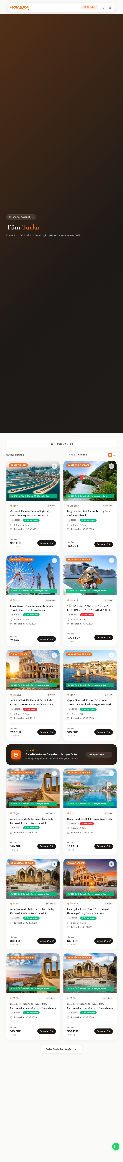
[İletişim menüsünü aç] (115, 1146)
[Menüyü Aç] (110, 7)
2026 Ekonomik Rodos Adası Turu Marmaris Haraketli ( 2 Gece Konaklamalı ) (33, 1008)
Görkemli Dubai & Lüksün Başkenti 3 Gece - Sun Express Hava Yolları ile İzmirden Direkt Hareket (30, 515)
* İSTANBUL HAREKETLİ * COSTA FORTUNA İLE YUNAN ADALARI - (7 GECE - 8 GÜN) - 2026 (89, 610)
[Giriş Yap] (102, 7)
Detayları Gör (47, 543)
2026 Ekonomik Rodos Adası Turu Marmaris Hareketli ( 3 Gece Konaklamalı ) (89, 1008)
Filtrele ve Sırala (64, 443)
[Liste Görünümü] (114, 455)
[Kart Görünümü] (110, 455)
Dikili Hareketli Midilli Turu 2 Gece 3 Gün (89, 818)
